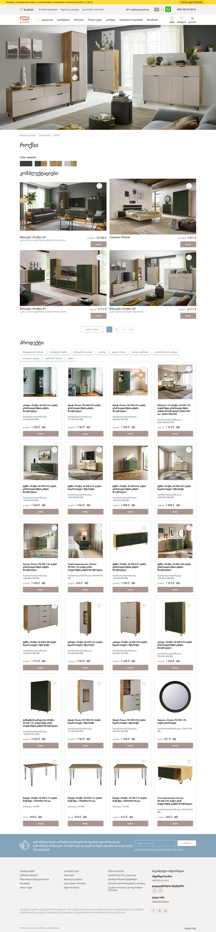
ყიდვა (99, 244)
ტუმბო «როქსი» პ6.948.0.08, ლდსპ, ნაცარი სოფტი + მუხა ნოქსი (39, 643)
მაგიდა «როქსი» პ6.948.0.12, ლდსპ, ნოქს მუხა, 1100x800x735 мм (85, 799)
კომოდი (102, 352)
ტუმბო (71, 358)
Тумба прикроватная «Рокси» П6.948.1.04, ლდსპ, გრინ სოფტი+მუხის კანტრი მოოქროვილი (85, 567)
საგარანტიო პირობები (93, 9)
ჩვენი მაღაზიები (71, 887)
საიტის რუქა (190, 928)
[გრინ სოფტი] (26, 163)
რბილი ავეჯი (95, 19)
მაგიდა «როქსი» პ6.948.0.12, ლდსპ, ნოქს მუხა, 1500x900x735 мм (130, 799)
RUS (162, 9)
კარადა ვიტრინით (140, 352)
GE (156, 9)
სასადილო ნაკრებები (131, 19)
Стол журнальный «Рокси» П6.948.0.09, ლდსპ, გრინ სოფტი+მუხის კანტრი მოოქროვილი (174, 801)
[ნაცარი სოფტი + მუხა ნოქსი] (70, 163)
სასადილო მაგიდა (31, 358)
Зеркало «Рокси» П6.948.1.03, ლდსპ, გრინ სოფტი (171, 721)
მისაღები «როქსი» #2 (122, 308)
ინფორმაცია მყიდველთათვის (34, 879)
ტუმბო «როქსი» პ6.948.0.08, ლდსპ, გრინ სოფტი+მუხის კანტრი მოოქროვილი (174, 567)
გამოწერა (187, 843)
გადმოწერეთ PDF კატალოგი (122, 875)
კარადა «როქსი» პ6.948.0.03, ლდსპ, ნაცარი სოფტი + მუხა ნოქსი (130, 643)
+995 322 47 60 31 (186, 9)
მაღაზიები (29, 9)
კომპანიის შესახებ (28, 875)
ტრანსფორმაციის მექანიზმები (122, 879)
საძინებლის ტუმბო (59, 352)
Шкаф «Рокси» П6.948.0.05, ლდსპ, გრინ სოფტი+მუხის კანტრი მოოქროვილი (84, 408)
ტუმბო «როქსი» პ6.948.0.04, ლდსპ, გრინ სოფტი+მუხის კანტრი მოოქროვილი (129, 489)
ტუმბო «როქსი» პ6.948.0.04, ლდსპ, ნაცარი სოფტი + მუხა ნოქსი (174, 487)
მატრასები (69, 875)
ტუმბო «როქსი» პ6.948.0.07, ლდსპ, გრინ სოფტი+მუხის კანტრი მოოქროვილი (129, 567)
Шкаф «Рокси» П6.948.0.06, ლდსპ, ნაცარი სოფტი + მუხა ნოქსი (129, 721)
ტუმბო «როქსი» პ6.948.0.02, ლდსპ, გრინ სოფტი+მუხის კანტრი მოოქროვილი (39, 489)
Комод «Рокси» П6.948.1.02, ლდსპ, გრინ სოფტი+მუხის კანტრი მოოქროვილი (40, 567)
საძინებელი (63, 19)
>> (131, 329)
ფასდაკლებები (27, 871)
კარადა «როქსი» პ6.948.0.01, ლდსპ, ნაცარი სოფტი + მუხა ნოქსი (85, 643)
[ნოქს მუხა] (56, 163)
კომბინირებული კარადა (166, 352)
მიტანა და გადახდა (70, 9)
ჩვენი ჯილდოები (116, 871)
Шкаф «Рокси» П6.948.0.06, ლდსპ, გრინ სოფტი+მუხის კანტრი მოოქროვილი (129, 408)
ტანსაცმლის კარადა (83, 352)
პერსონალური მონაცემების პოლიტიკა (126, 883)
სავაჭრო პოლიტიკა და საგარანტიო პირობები (125, 888)
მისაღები (79, 19)
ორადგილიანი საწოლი (33, 352)
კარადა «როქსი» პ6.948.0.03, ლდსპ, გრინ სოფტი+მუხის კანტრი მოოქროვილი (174, 645)
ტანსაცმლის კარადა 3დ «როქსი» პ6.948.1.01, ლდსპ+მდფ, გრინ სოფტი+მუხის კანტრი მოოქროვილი (40, 723)
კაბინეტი (110, 19)
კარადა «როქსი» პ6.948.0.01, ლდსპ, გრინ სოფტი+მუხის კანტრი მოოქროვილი (40, 408)
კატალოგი (47, 19)
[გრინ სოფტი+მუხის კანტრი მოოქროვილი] (41, 163)
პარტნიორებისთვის (48, 9)
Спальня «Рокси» (119, 237)
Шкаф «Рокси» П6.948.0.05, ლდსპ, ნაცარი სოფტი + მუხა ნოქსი (84, 721)
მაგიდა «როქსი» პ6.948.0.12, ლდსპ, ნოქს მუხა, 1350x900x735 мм (40, 799)
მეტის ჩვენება (92, 329)
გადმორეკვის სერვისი (139, 10)
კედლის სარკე (119, 352)
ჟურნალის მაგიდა (53, 358)
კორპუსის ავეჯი (71, 871)
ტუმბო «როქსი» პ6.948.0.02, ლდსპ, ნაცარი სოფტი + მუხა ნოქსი (84, 487)
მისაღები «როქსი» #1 (33, 237)
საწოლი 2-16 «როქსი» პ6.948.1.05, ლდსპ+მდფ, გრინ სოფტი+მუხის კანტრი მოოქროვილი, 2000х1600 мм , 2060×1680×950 (174, 409)
